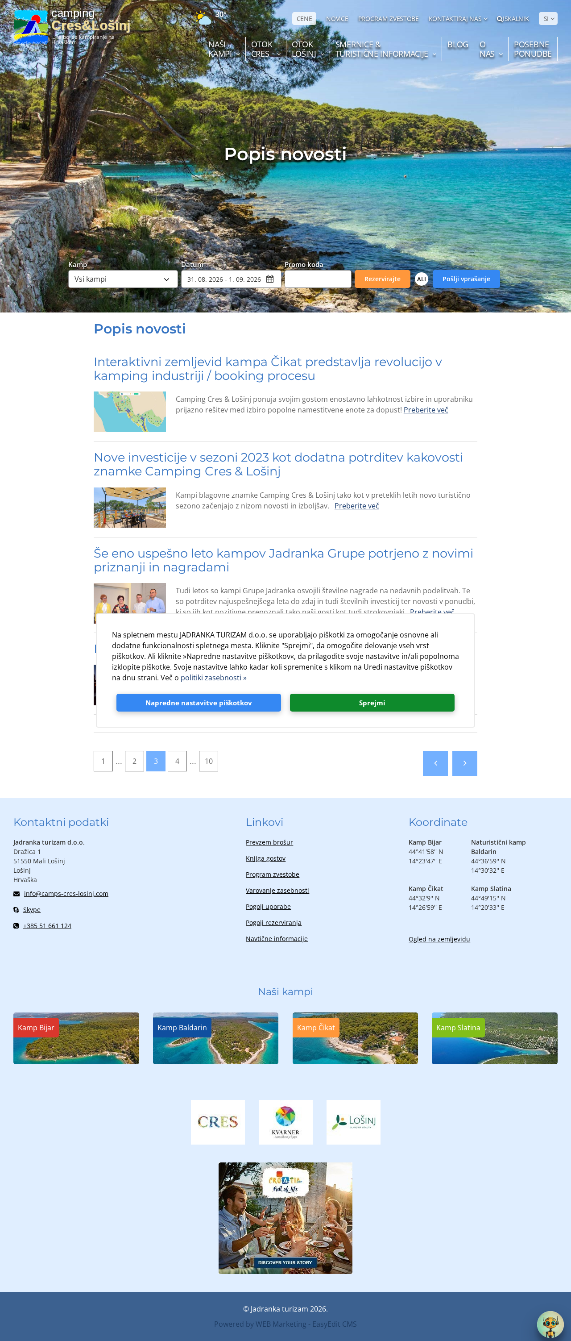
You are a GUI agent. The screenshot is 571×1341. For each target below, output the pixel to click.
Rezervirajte (382, 279)
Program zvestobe (272, 874)
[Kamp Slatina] (495, 1061)
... (119, 761)
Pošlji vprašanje (466, 279)
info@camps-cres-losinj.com (66, 893)
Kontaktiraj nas (455, 18)
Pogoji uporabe (268, 906)
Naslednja (464, 763)
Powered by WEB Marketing (260, 1324)
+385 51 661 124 (47, 925)
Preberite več (426, 410)
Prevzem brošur (269, 842)
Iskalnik (516, 18)
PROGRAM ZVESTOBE (388, 18)
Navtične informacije (277, 938)
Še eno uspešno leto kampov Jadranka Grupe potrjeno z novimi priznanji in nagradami (283, 560)
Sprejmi (372, 702)
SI (546, 18)
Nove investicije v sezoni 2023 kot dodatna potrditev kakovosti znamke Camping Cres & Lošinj (278, 464)
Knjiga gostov (266, 858)
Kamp (77, 264)
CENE (304, 18)
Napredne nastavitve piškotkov (198, 702)
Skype (32, 909)
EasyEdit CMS (334, 1324)
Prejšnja (435, 763)
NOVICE (337, 18)
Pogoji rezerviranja (274, 922)
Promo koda (304, 264)
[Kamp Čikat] (355, 1061)
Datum (192, 264)
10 (209, 761)
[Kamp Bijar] (76, 1061)
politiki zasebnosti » (214, 678)
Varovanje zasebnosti (277, 890)
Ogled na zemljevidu (439, 939)
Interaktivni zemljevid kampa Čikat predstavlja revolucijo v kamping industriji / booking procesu (268, 368)
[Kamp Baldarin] (216, 1061)
